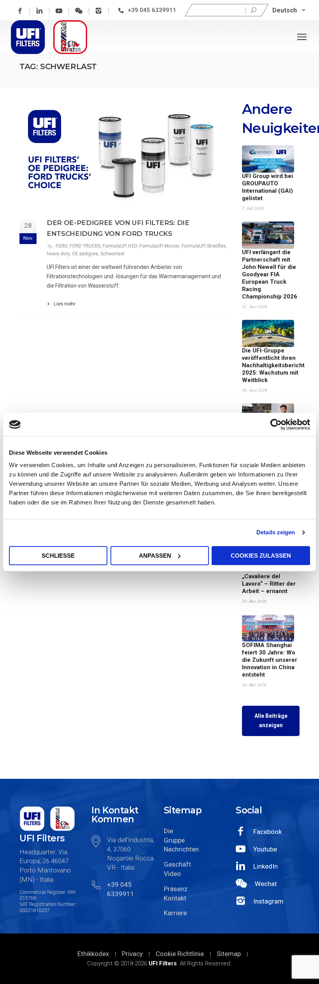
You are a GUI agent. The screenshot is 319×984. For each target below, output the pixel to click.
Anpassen (155, 555)
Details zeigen (275, 532)
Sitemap (229, 954)
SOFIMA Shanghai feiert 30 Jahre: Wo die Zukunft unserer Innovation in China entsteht (269, 660)
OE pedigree (85, 253)
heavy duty (58, 253)
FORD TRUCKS (85, 246)
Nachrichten (179, 849)
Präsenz (176, 889)
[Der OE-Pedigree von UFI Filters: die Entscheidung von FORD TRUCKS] (123, 153)
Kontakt (175, 898)
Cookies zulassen (261, 555)
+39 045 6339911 (152, 10)
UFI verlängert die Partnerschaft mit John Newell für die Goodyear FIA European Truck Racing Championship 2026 (269, 274)
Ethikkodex (93, 954)
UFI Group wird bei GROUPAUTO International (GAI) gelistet (267, 187)
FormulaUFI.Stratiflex (204, 246)
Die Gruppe (174, 835)
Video (172, 874)
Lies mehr (64, 304)
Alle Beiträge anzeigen (270, 720)
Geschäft (177, 864)
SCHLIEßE (58, 555)
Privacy (132, 954)
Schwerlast (112, 253)
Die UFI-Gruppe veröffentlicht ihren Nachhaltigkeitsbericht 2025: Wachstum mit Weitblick (273, 365)
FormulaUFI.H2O (120, 246)
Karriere (175, 913)
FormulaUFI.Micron (159, 246)
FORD (61, 246)
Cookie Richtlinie (180, 954)
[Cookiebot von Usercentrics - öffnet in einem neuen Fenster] (276, 424)
